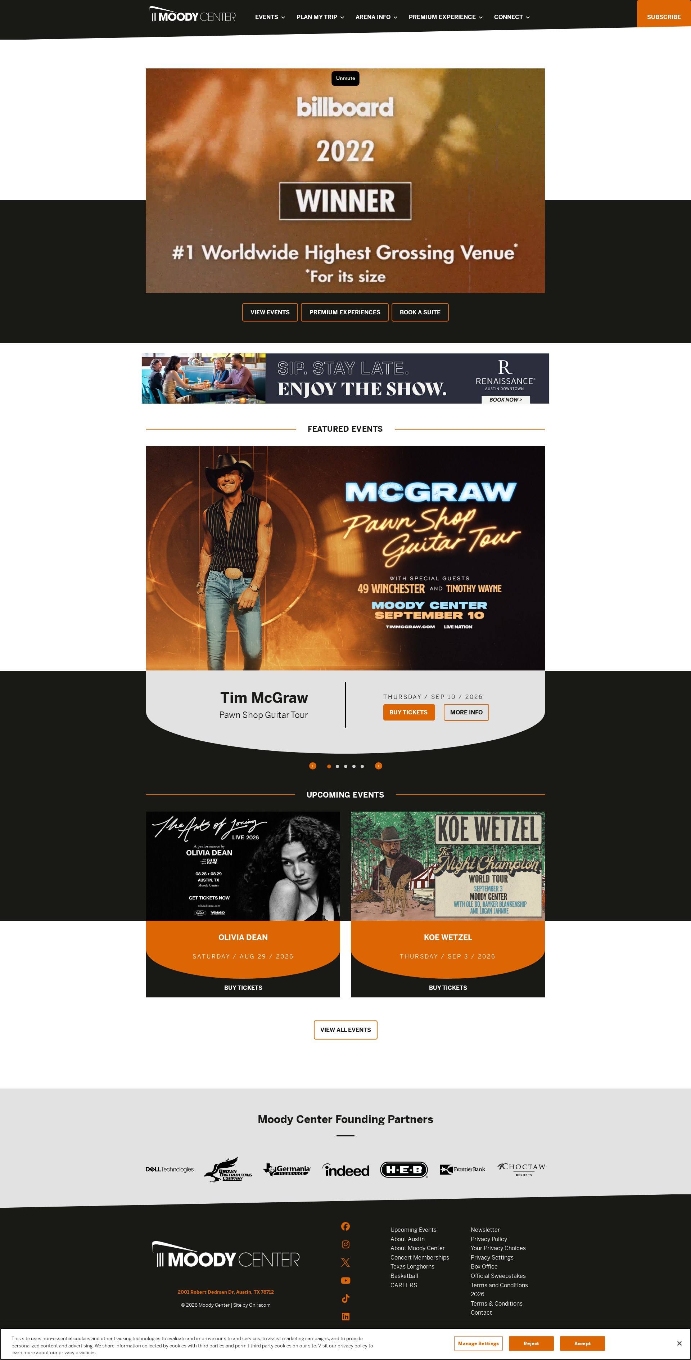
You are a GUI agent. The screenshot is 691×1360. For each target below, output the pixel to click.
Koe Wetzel (448, 937)
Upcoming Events (413, 1229)
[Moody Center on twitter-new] (345, 1262)
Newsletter (485, 1229)
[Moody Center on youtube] (345, 1280)
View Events (270, 312)
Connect (508, 17)
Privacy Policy (489, 1239)
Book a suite (420, 312)
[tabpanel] (345, 600)
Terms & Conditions (497, 1303)
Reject (531, 1343)
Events (266, 17)
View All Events (345, 1030)
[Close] (679, 1343)
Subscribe (664, 17)
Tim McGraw (264, 697)
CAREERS (403, 1285)
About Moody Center (417, 1248)
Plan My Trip (317, 17)
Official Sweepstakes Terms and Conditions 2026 (499, 1285)
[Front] (226, 1255)
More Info (466, 712)
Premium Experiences (345, 312)
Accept (582, 1343)
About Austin (407, 1239)
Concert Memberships (419, 1257)
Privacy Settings (492, 1257)
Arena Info (373, 17)
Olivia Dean (243, 937)
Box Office (484, 1266)
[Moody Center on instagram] (345, 1244)
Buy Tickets (409, 712)
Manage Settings (478, 1343)
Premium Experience (442, 17)
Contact (481, 1312)
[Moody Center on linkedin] (345, 1316)
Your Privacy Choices (498, 1248)
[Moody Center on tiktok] (345, 1298)
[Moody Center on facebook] (345, 1226)
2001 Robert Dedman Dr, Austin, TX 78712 (226, 1292)
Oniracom (260, 1305)
